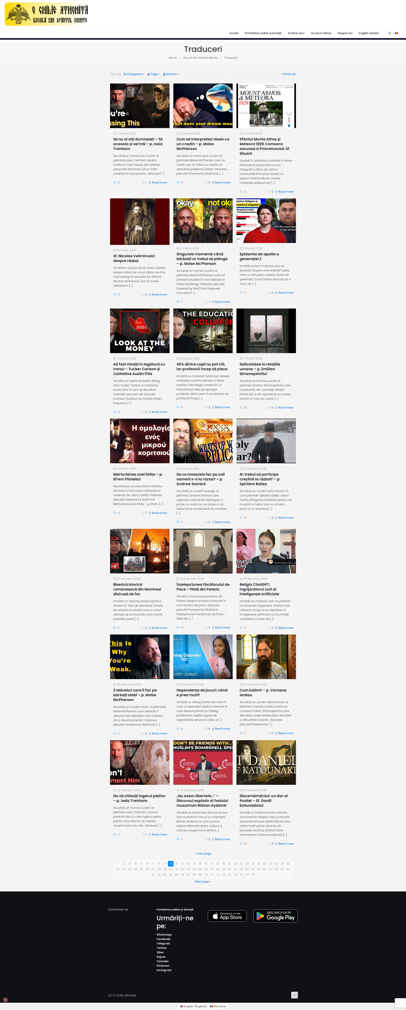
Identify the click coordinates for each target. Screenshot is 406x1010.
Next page (202, 882)
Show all (289, 74)
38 (159, 869)
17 (212, 864)
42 (182, 869)
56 (264, 869)
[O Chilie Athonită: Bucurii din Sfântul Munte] (47, 14)
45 (200, 869)
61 (153, 875)
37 (153, 869)
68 (194, 875)
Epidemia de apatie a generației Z (259, 256)
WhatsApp (164, 935)
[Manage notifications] (5, 999)
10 (171, 864)
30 (288, 864)
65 (176, 875)
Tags (154, 74)
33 (129, 869)
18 (217, 864)
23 (247, 864)
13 (188, 864)
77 (247, 875)
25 (258, 864)
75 (235, 875)
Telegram (163, 943)
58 (276, 869)
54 (253, 869)
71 (212, 875)
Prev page (204, 854)
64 (171, 875)
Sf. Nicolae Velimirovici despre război (134, 258)
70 (206, 875)
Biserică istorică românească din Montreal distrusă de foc (137, 589)
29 (282, 864)
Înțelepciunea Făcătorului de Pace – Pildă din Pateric (203, 587)
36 (147, 869)
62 (159, 875)
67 (188, 875)
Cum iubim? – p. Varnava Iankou (263, 693)
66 (182, 875)
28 (276, 864)
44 (194, 869)
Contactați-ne (118, 909)
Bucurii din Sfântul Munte (200, 58)
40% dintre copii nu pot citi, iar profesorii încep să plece (202, 367)
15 (200, 864)
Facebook (163, 939)
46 (206, 869)
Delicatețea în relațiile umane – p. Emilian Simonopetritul (260, 369)
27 (270, 864)
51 (235, 869)
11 (176, 864)
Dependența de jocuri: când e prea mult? (202, 693)
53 (247, 869)
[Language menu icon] (397, 33)
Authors (171, 74)
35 (141, 869)
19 (223, 864)
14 (194, 864)
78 (253, 875)
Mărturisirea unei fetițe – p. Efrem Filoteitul (138, 477)
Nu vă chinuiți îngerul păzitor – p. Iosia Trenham (139, 798)
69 (200, 875)
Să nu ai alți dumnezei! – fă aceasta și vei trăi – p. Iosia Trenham (138, 144)
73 (223, 875)
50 (229, 869)
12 (182, 864)
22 (241, 864)
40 (171, 869)
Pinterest (163, 966)
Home (173, 58)
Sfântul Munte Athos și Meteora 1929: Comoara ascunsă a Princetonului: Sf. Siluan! (265, 146)
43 (188, 869)
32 (123, 869)
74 (229, 875)
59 (282, 869)
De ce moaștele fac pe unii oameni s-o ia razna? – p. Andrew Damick (201, 479)
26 (264, 864)
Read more (159, 182)
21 (235, 864)
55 (258, 869)
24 (253, 864)
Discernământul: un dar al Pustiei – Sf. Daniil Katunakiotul (264, 801)
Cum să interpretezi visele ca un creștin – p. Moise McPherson (203, 144)
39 (165, 869)
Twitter (162, 948)
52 (241, 869)
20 (229, 864)
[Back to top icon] (294, 995)
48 (217, 869)
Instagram (164, 970)
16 (206, 864)
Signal (161, 957)
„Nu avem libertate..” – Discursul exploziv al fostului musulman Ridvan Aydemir (202, 801)
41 (176, 869)
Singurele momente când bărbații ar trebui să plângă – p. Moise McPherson (202, 259)
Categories (134, 74)
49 (223, 869)
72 (217, 875)
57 (270, 869)
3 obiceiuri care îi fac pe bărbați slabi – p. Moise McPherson (135, 695)
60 (288, 869)
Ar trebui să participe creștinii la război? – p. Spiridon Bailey (260, 479)
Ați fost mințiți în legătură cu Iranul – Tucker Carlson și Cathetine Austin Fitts (139, 369)
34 (135, 869)
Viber (160, 952)
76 (241, 875)
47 (212, 869)
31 (118, 869)
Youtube (163, 961)
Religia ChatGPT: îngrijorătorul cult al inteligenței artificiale (259, 589)
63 (165, 875)
